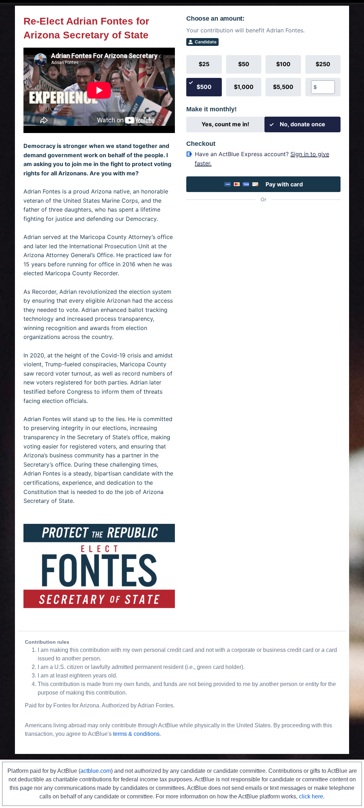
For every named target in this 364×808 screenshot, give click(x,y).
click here (311, 796)
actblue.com (95, 771)
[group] (263, 75)
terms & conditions (136, 734)
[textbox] (326, 87)
